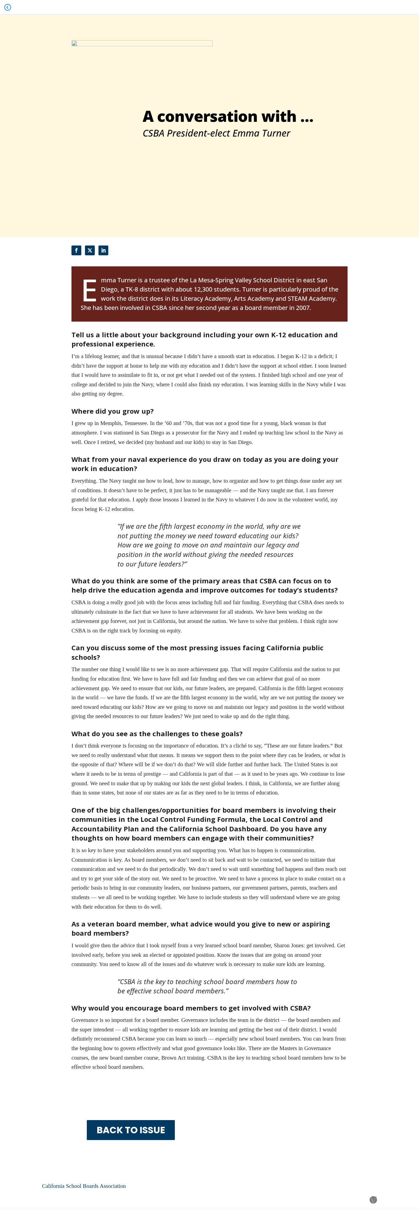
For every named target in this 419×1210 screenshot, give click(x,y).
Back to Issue (131, 1130)
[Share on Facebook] (76, 250)
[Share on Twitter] (90, 250)
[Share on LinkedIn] (103, 250)
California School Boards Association (84, 1186)
